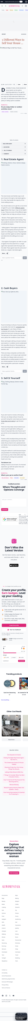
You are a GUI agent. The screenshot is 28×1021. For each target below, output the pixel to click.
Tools (16, 961)
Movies (3, 937)
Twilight (4, 958)
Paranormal (18, 940)
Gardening (18, 919)
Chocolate (16, 478)
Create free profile (14, 625)
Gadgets (4, 919)
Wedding (17, 958)
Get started (21, 661)
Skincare (4, 949)
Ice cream (22, 478)
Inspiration (18, 925)
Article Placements (6, 976)
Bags (3, 898)
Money (16, 10)
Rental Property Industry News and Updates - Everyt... (14, 788)
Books (3, 904)
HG (3, 84)
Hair (16, 922)
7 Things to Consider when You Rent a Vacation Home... (14, 776)
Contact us (4, 970)
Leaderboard (5, 661)
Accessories (5, 895)
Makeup (4, 934)
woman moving (14, 784)
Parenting (4, 943)
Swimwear (21, 10)
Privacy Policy (5, 985)
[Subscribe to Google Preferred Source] (10, 519)
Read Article (14, 740)
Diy (16, 910)
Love (16, 931)
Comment (4, 509)
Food (3, 916)
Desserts (17, 907)
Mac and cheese (5, 478)
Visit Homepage (14, 873)
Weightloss (4, 961)
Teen (3, 955)
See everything (5, 700)
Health (3, 925)
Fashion (4, 913)
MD (14, 84)
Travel (16, 955)
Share (25, 84)
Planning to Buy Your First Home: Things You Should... (14, 768)
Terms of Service (6, 987)
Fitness (17, 913)
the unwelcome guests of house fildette (14, 763)
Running (4, 946)
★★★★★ (23, 34)
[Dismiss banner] (25, 514)
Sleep (16, 949)
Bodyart (17, 901)
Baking (17, 898)
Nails (3, 940)
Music (16, 937)
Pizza (11, 478)
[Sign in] (26, 6)
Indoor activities (5, 111)
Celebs (17, 904)
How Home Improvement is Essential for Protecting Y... (14, 793)
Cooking (4, 907)
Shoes (16, 946)
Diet (3, 910)
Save (19, 84)
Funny (3, 10)
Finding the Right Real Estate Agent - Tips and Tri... (14, 758)
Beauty (11, 10)
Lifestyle (4, 931)
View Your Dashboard (15, 629)
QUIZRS (26, 113)
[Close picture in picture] (16, 1014)
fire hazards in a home (14, 755)
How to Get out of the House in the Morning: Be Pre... (14, 780)
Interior (4, 928)
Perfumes (17, 943)
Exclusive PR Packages (7, 982)
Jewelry (17, 928)
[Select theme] (22, 5)
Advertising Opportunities (8, 979)
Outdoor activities (14, 111)
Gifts (3, 922)
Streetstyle (4, 952)
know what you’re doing (8, 421)
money (4, 34)
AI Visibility (4, 973)
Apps (7, 10)
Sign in (8, 634)
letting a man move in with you (14, 772)
